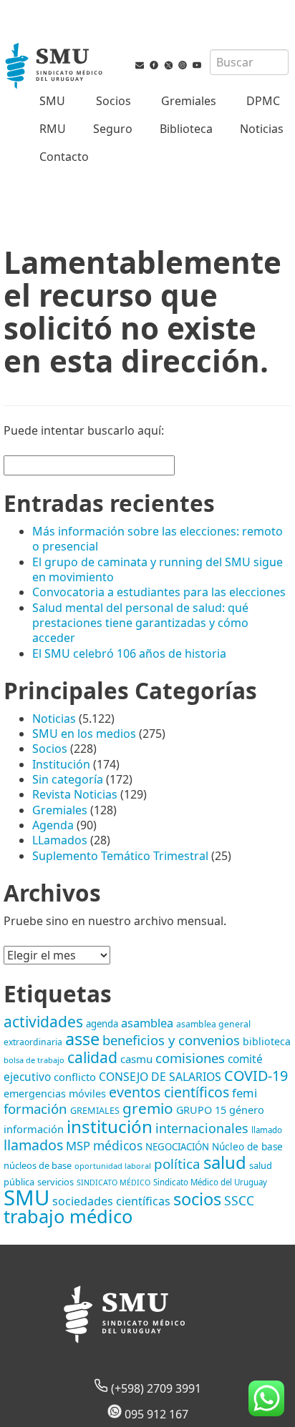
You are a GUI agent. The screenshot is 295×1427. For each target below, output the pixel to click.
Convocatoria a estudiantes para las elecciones (159, 592)
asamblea (147, 1022)
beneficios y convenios (171, 1040)
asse (82, 1038)
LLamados (59, 840)
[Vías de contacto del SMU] (139, 68)
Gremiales (188, 101)
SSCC (239, 1200)
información (34, 1129)
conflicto (75, 1077)
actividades (43, 1022)
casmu (136, 1059)
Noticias (262, 129)
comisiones (190, 1058)
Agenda (53, 825)
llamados (33, 1145)
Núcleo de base (247, 1146)
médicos (117, 1145)
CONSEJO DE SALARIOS (160, 1077)
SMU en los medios (84, 733)
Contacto (64, 156)
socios (197, 1198)
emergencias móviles (55, 1093)
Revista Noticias (74, 794)
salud (224, 1162)
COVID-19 (256, 1075)
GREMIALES (95, 1110)
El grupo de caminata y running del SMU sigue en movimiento (157, 569)
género (246, 1110)
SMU (52, 101)
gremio (147, 1108)
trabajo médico (68, 1216)
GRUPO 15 (201, 1110)
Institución (61, 764)
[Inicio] (55, 67)
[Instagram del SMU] (182, 68)
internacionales (201, 1128)
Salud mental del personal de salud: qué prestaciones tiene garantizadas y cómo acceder (140, 623)
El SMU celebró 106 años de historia (129, 653)
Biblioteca (186, 129)
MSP (78, 1145)
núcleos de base (38, 1165)
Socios (113, 101)
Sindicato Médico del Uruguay (210, 1182)
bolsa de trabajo (34, 1060)
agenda (102, 1023)
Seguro (112, 129)
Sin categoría (67, 779)
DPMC (263, 101)
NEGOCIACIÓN (177, 1146)
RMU (52, 129)
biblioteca (267, 1041)
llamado (266, 1130)
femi (244, 1093)
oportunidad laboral (112, 1165)
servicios (55, 1181)
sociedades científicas (111, 1201)
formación (35, 1108)
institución (110, 1126)
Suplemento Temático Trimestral (120, 856)
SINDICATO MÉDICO (113, 1182)
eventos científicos (169, 1092)
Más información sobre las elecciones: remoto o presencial (157, 538)
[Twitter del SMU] (168, 68)
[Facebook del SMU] (154, 68)
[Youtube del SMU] (197, 68)
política (177, 1164)
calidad (92, 1057)
